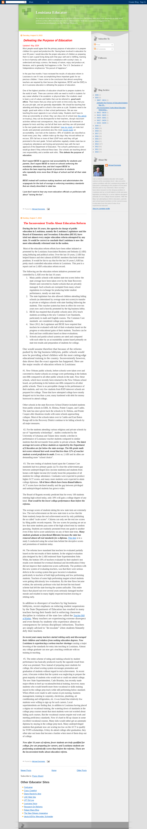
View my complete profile (101, 208)
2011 (97, 149)
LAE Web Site (30, 797)
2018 (97, 131)
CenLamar (28, 787)
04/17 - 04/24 (102, 120)
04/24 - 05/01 (102, 118)
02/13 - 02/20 (102, 123)
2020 (97, 126)
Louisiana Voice (30, 803)
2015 (97, 139)
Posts (98, 45)
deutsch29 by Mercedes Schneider (38, 816)
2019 (97, 128)
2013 (97, 144)
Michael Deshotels (114, 165)
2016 (97, 136)
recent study (68, 130)
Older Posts (82, 770)
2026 (97, 95)
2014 (97, 141)
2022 (97, 97)
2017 (97, 133)
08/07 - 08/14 (102, 100)
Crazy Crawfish (30, 791)
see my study (67, 127)
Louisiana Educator (51, 12)
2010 (97, 152)
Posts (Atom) (37, 776)
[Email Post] (48, 209)
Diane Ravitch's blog (32, 794)
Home (54, 770)
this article (82, 116)
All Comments (101, 49)
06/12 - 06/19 (102, 112)
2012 (97, 146)
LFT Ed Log (29, 800)
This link (72, 538)
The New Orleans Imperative (36, 813)
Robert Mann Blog (31, 810)
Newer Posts (26, 770)
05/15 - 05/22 (102, 115)
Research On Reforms (33, 807)
